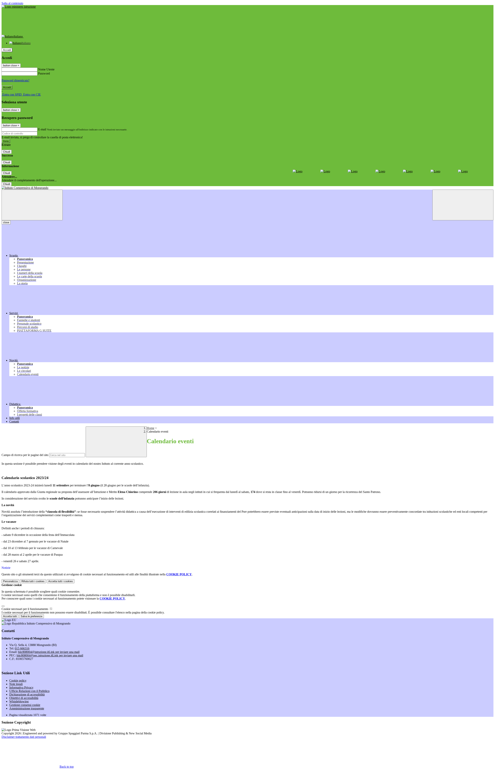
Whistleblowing (19, 701)
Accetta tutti (60, 581)
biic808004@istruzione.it (48, 652)
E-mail (42, 129)
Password (44, 73)
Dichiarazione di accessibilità (27, 694)
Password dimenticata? (15, 80)
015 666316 (22, 648)
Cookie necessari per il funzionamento (25, 609)
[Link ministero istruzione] (19, 6)
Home (150, 428)
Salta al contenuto (12, 3)
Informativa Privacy (21, 687)
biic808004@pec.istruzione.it (50, 655)
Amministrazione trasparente (26, 708)
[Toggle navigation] (32, 205)
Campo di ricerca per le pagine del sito (25, 455)
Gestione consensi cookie (24, 705)
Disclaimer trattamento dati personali (24, 736)
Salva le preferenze (31, 616)
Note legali (16, 684)
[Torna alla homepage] (247, 188)
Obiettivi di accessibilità (23, 698)
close (6, 222)
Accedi (7, 50)
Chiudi (6, 151)
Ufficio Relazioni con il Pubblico (29, 691)
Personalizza (10, 581)
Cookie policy (17, 680)
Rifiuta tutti (32, 581)
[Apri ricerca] (462, 205)
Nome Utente (46, 69)
